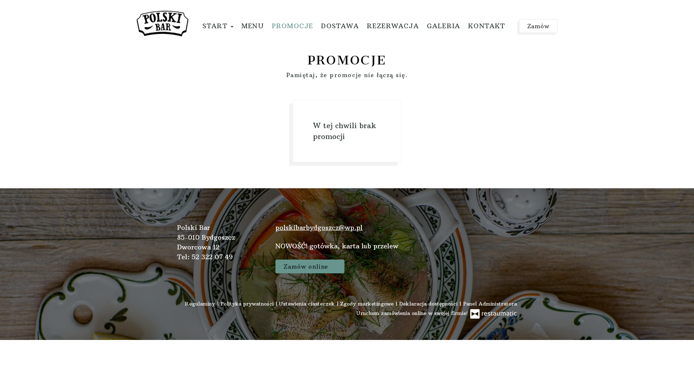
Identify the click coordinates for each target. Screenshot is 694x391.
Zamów (538, 26)
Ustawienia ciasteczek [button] (308, 303)
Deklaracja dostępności (429, 303)
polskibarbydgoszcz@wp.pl (319, 227)
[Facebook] (508, 236)
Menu (252, 26)
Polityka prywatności (247, 303)
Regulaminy (201, 303)
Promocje (292, 26)
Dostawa (340, 26)
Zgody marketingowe (367, 303)
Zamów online (32, 13)
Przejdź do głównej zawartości (55, 13)
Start (216, 26)
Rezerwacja (393, 26)
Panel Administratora (490, 303)
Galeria (443, 26)
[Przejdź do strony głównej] (162, 23)
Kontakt (486, 26)
